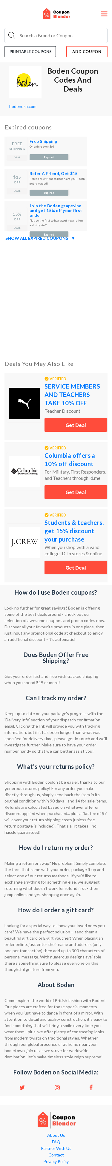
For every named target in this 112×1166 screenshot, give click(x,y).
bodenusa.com (22, 106)
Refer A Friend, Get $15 (53, 173)
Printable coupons (31, 51)
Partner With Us (56, 1148)
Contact (56, 1155)
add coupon (87, 51)
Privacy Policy (56, 1161)
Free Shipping (43, 141)
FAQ (56, 1142)
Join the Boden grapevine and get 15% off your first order (56, 210)
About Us (56, 1135)
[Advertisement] (56, 299)
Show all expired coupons (40, 238)
